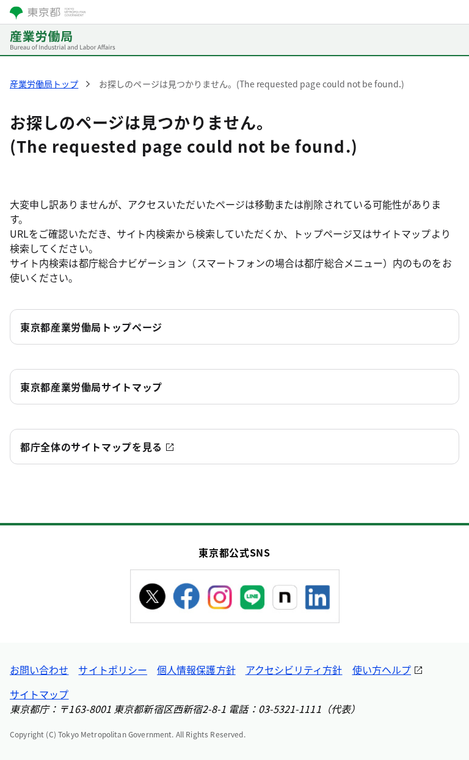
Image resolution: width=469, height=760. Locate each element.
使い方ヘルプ (381, 669)
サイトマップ (39, 694)
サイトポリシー (112, 669)
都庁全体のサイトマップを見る (91, 446)
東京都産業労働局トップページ (91, 327)
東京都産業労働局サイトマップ (91, 386)
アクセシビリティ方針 (294, 669)
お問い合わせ (39, 669)
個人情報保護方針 (196, 669)
